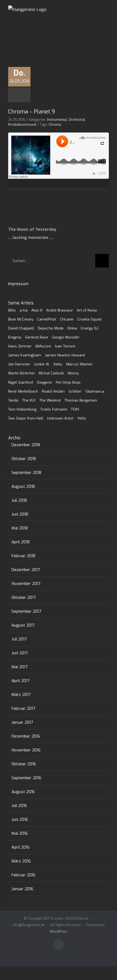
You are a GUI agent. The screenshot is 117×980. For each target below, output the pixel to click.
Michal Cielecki (51, 373)
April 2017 (20, 680)
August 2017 (23, 625)
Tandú (13, 400)
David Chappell (21, 328)
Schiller (75, 391)
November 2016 (26, 750)
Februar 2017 (23, 708)
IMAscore (43, 346)
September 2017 (26, 611)
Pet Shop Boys (68, 382)
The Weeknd (50, 400)
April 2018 (20, 542)
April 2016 (20, 847)
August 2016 (23, 791)
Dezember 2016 (25, 736)
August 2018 (23, 486)
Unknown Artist (60, 418)
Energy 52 (89, 328)
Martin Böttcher (21, 373)
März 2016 (21, 861)
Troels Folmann (53, 409)
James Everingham (24, 355)
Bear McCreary (20, 319)
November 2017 (25, 583)
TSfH (75, 409)
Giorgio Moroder (65, 337)
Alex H (36, 310)
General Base (36, 337)
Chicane (66, 319)
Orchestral (77, 120)
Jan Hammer (19, 364)
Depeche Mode (51, 328)
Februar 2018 (23, 556)
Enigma (14, 337)
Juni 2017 (19, 653)
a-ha (23, 310)
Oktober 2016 (23, 764)
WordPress (58, 931)
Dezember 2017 (25, 569)
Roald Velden (53, 391)
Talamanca (94, 391)
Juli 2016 (19, 805)
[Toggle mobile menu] (106, 16)
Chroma (55, 124)
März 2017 (20, 694)
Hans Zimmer (20, 346)
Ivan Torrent (65, 346)
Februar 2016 (23, 875)
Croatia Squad (89, 319)
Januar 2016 (22, 889)
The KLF (29, 400)
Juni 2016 (19, 819)
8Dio (12, 310)
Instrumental (57, 120)
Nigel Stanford (20, 382)
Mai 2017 (19, 667)
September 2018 (26, 472)
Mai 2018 (19, 528)
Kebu (58, 364)
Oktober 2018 (23, 458)
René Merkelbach (23, 391)
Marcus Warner (79, 364)
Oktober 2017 (23, 597)
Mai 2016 (19, 833)
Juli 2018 (19, 500)
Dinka (72, 328)
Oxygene (44, 382)
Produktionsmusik (22, 124)
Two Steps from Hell (25, 418)
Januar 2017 (22, 722)
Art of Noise (87, 310)
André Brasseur (59, 310)
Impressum (18, 283)
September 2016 (26, 778)
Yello (81, 418)
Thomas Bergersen (80, 400)
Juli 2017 (19, 639)
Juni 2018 (19, 514)
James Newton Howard (65, 355)
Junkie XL (42, 364)
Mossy (73, 373)
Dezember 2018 (25, 445)
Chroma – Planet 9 (31, 111)
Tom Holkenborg (22, 409)
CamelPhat (46, 319)
